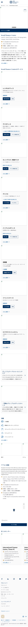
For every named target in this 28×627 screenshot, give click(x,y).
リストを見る (6, 202)
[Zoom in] (24, 504)
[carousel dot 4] (15, 27)
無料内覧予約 (6, 98)
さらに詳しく (14, 202)
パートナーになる (5, 589)
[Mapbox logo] (4, 520)
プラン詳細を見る (15, 134)
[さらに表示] (2, 2)
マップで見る (14, 524)
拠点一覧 (2, 5)
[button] (14, 510)
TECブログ (3, 604)
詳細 (13, 98)
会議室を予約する (7, 272)
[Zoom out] (24, 506)
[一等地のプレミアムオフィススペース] (14, 407)
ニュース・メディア (5, 606)
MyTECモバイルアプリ (6, 592)
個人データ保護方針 (5, 620)
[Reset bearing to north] (24, 508)
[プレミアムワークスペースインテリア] (14, 375)
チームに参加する (5, 587)
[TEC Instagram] (14, 579)
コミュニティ (4, 598)
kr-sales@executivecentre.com (10, 42)
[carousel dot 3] (14, 27)
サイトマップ (6, 621)
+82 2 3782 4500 (7, 44)
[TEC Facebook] (2, 579)
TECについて (4, 585)
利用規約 (14, 620)
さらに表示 (4, 63)
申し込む (5, 168)
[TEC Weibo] (26, 579)
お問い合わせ (6, 134)
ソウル (7, 5)
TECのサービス (5, 611)
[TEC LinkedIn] (8, 579)
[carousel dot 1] (12, 27)
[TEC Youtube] (20, 579)
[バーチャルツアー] (25, 10)
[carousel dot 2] (13, 27)
